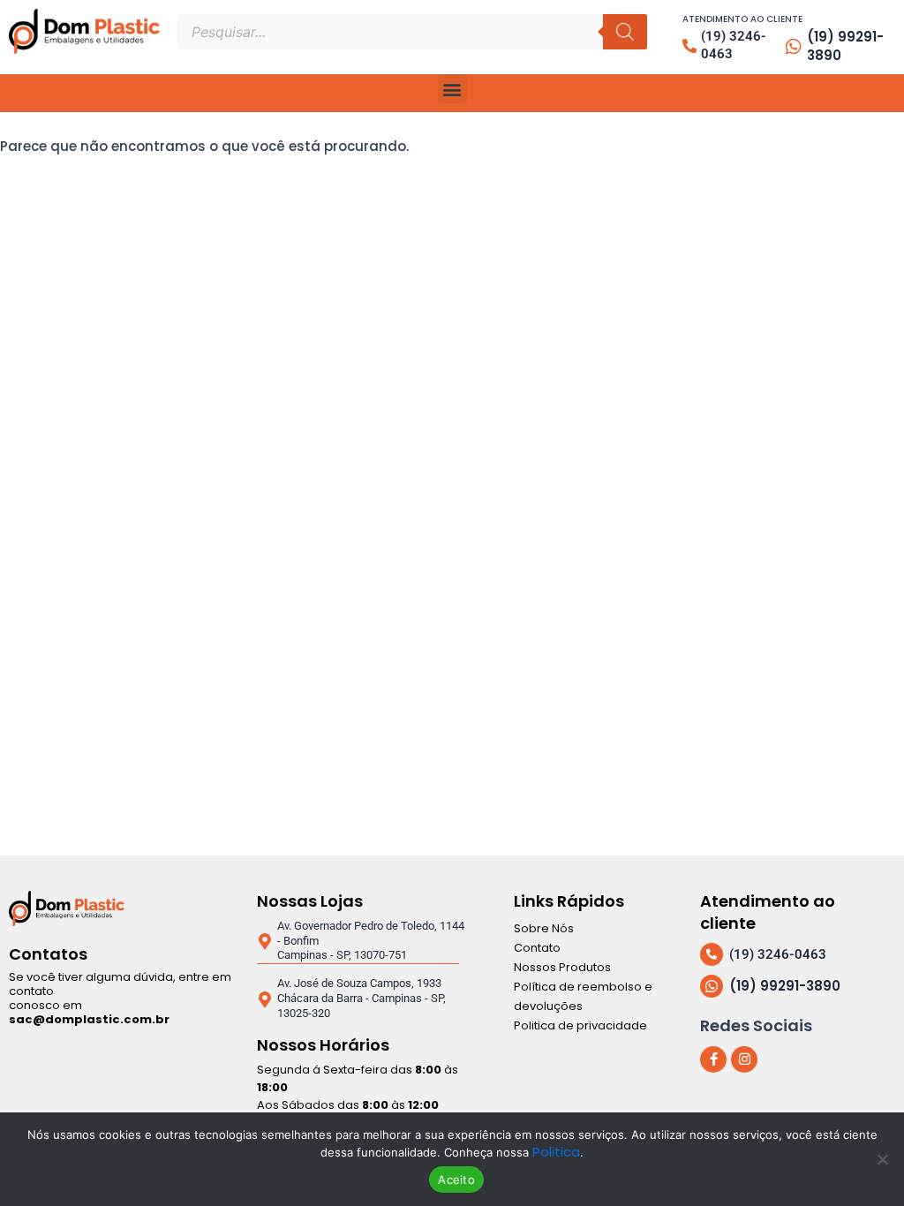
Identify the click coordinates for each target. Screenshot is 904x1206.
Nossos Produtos (562, 967)
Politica (556, 1151)
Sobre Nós (544, 928)
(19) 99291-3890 (845, 45)
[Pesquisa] (625, 31)
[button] (452, 88)
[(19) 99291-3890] (793, 47)
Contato (537, 947)
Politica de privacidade (580, 1025)
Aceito (456, 1179)
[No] (882, 1159)
